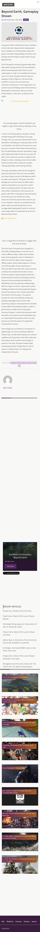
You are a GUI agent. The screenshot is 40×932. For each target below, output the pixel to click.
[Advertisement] (20, 521)
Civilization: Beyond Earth (18, 363)
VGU (2, 921)
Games (34, 921)
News (26, 20)
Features (18, 921)
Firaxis (34, 363)
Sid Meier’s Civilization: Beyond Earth (20, 556)
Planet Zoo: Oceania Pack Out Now (17, 611)
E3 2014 (29, 363)
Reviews (27, 921)
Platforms (10, 921)
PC (19, 366)
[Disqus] (19, 425)
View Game (10, 566)
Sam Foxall (7, 20)
